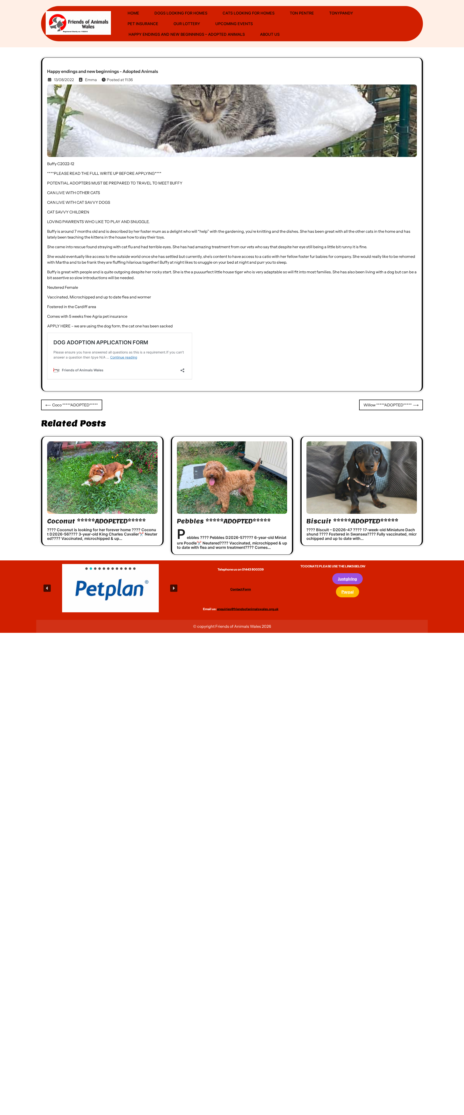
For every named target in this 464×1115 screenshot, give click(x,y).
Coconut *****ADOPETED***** (96, 521)
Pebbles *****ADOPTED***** (224, 521)
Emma (91, 79)
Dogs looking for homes (180, 13)
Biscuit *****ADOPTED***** (352, 521)
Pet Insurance (143, 23)
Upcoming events (234, 23)
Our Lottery (187, 23)
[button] (96, 588)
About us (270, 34)
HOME (133, 13)
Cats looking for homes (249, 13)
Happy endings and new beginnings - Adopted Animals (102, 71)
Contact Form (240, 589)
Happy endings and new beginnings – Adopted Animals (186, 34)
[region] (110, 588)
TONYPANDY (341, 13)
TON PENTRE (302, 13)
